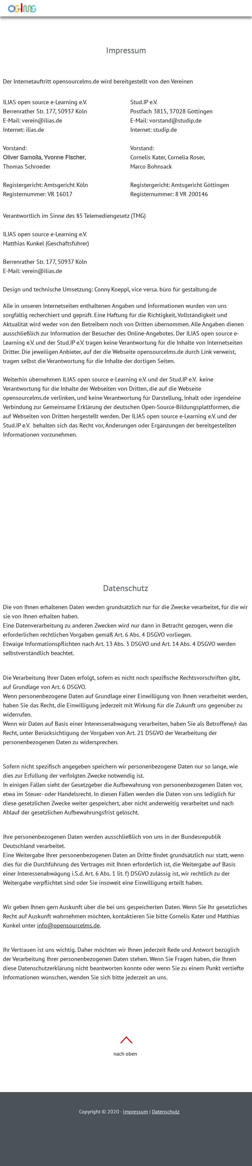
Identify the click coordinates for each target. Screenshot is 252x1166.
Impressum (135, 1111)
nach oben (125, 1053)
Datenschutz (165, 1111)
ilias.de (35, 129)
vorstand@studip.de (175, 120)
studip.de (165, 129)
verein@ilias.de (42, 120)
